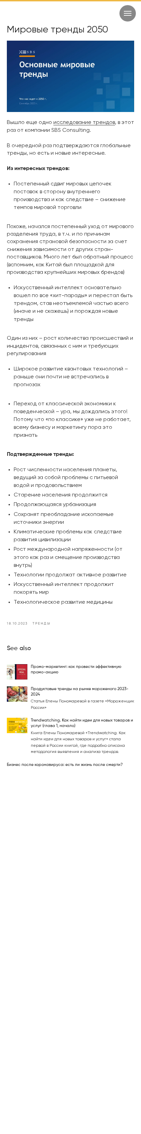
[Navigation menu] (127, 13)
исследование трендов (84, 122)
